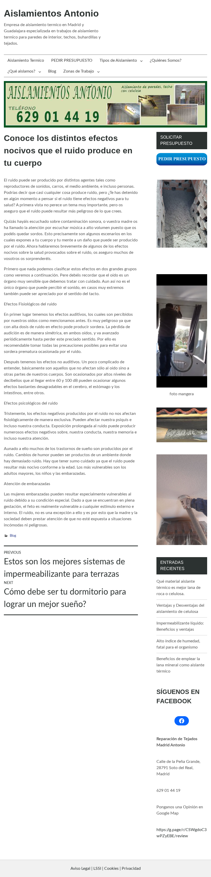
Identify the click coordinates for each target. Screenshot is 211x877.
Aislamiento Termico (25, 60)
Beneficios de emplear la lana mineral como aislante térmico (180, 665)
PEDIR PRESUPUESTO (71, 60)
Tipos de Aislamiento (118, 60)
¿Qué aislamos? (21, 71)
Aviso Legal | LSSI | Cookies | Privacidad (106, 868)
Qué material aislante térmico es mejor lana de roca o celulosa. (178, 587)
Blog (52, 71)
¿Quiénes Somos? (165, 60)
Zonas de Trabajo (78, 71)
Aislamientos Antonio (51, 13)
